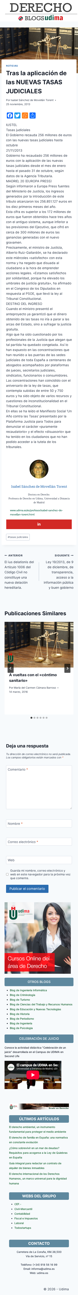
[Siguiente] (67, 668)
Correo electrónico (23, 842)
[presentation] (39, 645)
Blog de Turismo (20, 999)
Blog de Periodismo (22, 1018)
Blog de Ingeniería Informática (28, 990)
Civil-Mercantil (23, 1209)
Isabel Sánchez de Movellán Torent (32, 100)
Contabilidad (22, 1213)
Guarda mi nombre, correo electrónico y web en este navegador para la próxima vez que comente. (40, 874)
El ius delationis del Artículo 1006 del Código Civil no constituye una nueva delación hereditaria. (19, 571)
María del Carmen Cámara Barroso (35, 687)
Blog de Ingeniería (21, 1023)
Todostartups (22, 1227)
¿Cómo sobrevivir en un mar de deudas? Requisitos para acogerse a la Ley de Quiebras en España (38, 1152)
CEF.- (17, 1204)
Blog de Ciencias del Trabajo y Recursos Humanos (41, 1004)
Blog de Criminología (22, 995)
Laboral (19, 1223)
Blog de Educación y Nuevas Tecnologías (35, 1009)
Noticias (12, 65)
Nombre (15, 824)
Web (11, 860)
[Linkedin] (39, 524)
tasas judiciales (18, 537)
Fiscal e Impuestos (26, 1218)
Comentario (18, 769)
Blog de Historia (20, 1013)
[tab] (31, 718)
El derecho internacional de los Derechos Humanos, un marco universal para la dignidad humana (38, 1178)
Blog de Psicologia (21, 1028)
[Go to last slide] (11, 668)
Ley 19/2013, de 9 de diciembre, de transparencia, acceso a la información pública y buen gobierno (58, 571)
